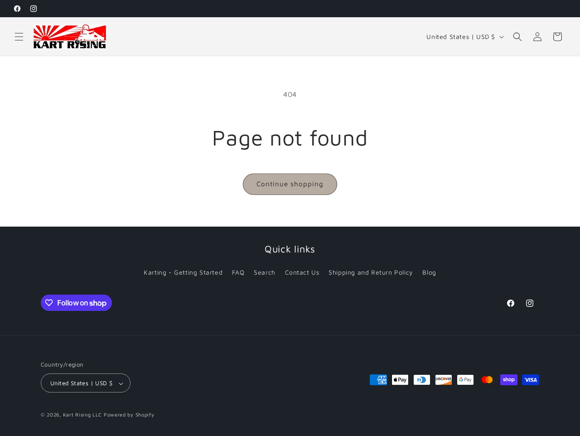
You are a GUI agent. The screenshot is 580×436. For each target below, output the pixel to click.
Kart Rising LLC (82, 415)
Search (265, 272)
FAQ (238, 272)
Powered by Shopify (129, 415)
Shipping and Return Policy (371, 272)
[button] (19, 37)
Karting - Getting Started (183, 272)
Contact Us (302, 272)
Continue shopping (290, 184)
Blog (429, 272)
